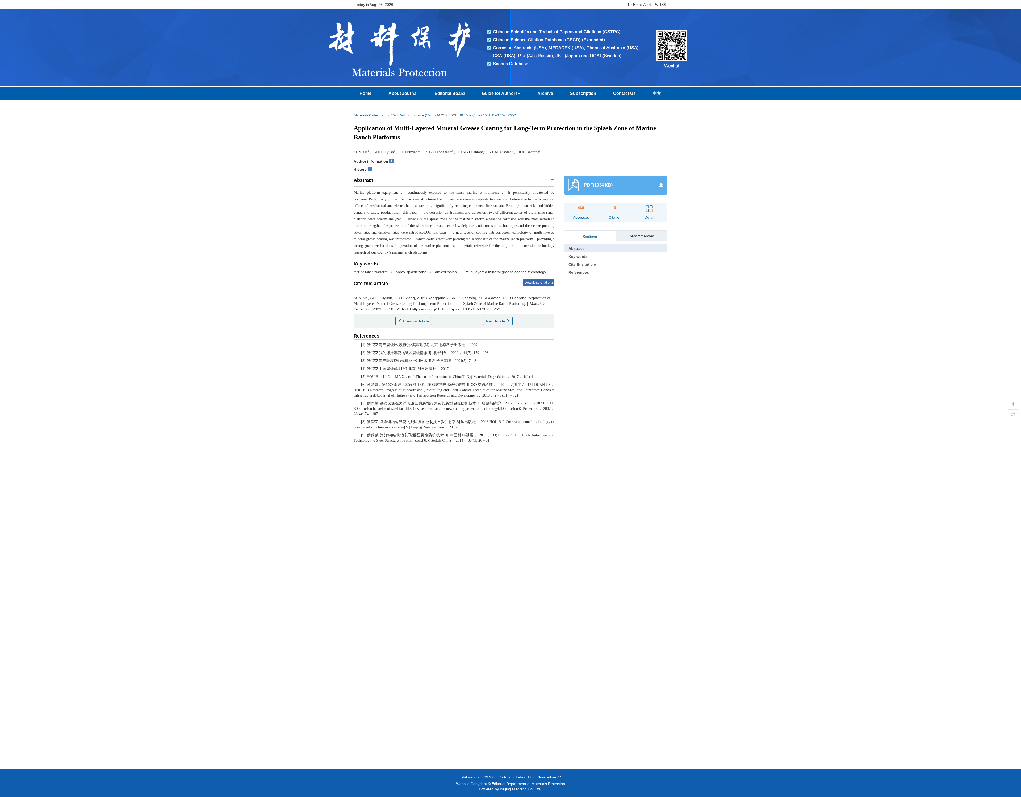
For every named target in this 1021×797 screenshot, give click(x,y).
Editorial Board (449, 93)
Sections (590, 236)
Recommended (641, 236)
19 (560, 777)
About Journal (402, 93)
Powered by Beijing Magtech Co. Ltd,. (510, 789)
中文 (657, 93)
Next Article (496, 321)
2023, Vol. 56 (400, 115)
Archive (545, 93)
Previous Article (415, 321)
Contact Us (624, 93)
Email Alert (641, 4)
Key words (578, 256)
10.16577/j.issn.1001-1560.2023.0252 (487, 115)
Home (365, 93)
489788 (488, 777)
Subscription (583, 93)
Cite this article (582, 264)
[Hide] (1013, 414)
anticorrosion (446, 272)
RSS (662, 4)
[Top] (1013, 404)
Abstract (576, 248)
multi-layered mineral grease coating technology (505, 272)
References (578, 272)
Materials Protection (369, 115)
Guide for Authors (500, 93)
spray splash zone (411, 272)
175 (530, 777)
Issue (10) (424, 115)
